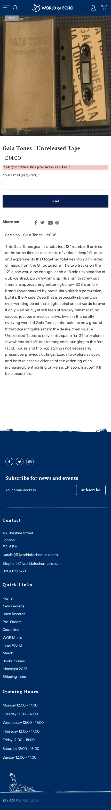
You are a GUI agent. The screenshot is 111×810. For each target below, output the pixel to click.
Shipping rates (14, 676)
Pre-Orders (12, 622)
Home (8, 598)
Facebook (35, 222)
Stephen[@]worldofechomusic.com (32, 563)
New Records (13, 606)
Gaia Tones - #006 (40, 235)
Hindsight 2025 (15, 668)
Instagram (30, 462)
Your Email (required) (21, 175)
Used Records (14, 614)
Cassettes (11, 629)
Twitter (42, 222)
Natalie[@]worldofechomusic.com (30, 554)
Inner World (12, 645)
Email (50, 222)
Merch (8, 653)
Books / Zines (14, 661)
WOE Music (12, 637)
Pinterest (57, 222)
